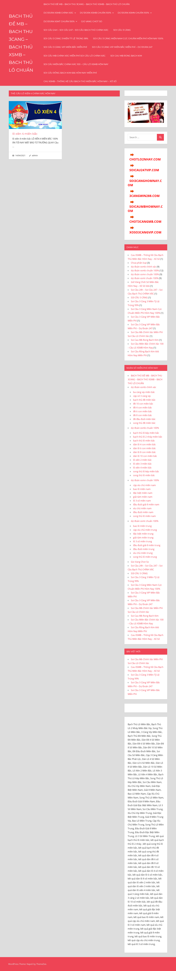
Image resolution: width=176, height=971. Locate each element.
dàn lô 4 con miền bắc (144, 444)
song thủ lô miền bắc (144, 475)
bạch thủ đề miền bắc (144, 399)
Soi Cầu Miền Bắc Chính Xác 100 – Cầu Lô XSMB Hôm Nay (76, 64)
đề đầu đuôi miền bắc (144, 419)
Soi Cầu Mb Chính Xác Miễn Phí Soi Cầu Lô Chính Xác (74, 55)
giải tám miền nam (142, 496)
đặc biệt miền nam (142, 492)
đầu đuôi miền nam (143, 512)
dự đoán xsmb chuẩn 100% (95, 12)
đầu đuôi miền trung (143, 549)
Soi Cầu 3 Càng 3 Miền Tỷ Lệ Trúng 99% (66, 38)
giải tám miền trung (143, 537)
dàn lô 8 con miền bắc (144, 452)
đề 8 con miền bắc (142, 415)
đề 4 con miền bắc (142, 407)
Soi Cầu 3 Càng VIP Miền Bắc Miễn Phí (65, 47)
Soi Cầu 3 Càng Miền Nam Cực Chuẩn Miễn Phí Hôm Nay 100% (128, 38)
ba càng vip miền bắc (144, 392)
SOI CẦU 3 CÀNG (122, 30)
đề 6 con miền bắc (142, 411)
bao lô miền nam (142, 489)
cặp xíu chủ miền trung (145, 529)
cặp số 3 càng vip (142, 395)
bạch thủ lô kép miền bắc (146, 432)
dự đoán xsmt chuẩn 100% (59, 21)
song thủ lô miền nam (144, 516)
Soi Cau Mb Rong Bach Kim (126, 55)
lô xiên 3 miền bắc (142, 463)
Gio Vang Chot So (91, 21)
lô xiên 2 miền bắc (142, 459)
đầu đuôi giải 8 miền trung (146, 545)
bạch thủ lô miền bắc (144, 440)
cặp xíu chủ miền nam (144, 485)
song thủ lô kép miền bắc (146, 471)
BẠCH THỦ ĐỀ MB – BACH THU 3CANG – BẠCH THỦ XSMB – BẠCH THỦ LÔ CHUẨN (87, 4)
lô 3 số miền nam (142, 500)
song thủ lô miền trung (145, 556)
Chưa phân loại (139, 262)
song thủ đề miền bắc (144, 422)
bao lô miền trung (142, 526)
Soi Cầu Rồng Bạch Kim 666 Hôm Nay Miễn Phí (70, 72)
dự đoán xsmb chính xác (58, 12)
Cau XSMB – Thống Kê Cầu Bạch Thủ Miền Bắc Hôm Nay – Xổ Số (80, 81)
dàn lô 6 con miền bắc (144, 448)
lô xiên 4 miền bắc (24, 133)
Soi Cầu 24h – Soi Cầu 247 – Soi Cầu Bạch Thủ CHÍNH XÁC (76, 30)
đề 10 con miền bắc (143, 403)
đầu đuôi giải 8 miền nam (146, 504)
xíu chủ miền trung (143, 553)
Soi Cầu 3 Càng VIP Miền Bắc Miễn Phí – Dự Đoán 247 (122, 47)
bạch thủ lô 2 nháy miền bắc (147, 436)
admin (35, 155)
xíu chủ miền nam (142, 508)
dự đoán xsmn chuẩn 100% (133, 12)
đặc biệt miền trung (143, 533)
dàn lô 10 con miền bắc (145, 456)
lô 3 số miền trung (142, 541)
